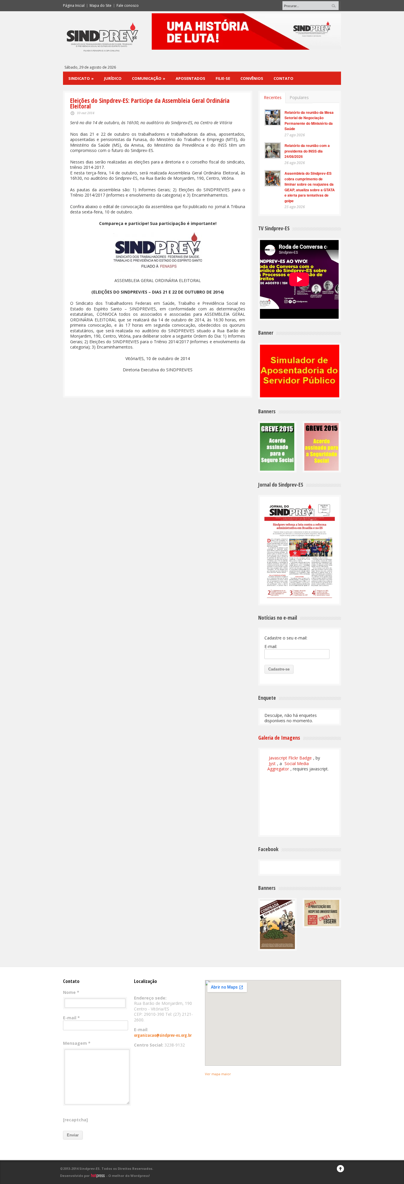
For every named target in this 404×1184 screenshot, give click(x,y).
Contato (283, 78)
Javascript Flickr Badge (290, 758)
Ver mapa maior (218, 1074)
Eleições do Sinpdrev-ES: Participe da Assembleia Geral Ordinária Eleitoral (150, 103)
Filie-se (223, 78)
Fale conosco (128, 5)
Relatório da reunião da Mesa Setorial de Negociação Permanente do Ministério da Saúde (309, 121)
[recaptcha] (75, 1120)
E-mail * (71, 1018)
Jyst (272, 763)
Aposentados (190, 78)
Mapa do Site (100, 5)
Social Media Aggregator (288, 766)
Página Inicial (74, 5)
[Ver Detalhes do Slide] (246, 31)
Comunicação (148, 78)
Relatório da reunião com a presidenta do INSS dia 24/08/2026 (307, 151)
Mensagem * (77, 1043)
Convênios (251, 78)
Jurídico (113, 78)
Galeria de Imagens (279, 737)
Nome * (71, 992)
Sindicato (81, 78)
